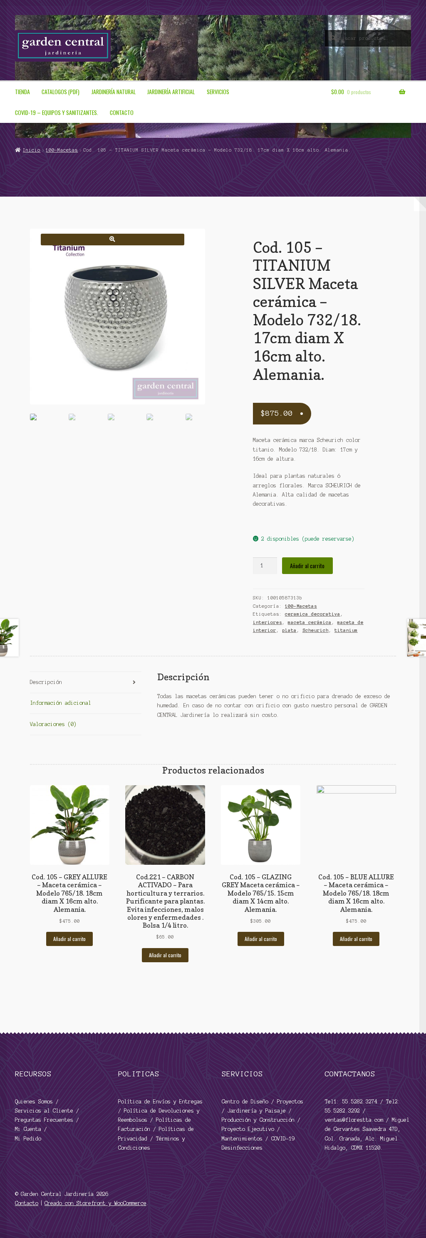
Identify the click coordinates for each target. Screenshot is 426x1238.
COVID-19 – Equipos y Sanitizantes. (56, 112)
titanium (346, 630)
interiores (267, 622)
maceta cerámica (310, 622)
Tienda (22, 91)
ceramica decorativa (312, 614)
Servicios (218, 91)
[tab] (85, 682)
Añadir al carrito (307, 566)
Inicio (31, 149)
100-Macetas (62, 149)
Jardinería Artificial (171, 91)
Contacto (122, 112)
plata (289, 630)
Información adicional (60, 703)
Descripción (46, 682)
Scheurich (315, 630)
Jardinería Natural (114, 91)
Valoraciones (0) (53, 724)
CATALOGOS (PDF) (60, 91)
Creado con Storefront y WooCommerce (95, 1203)
